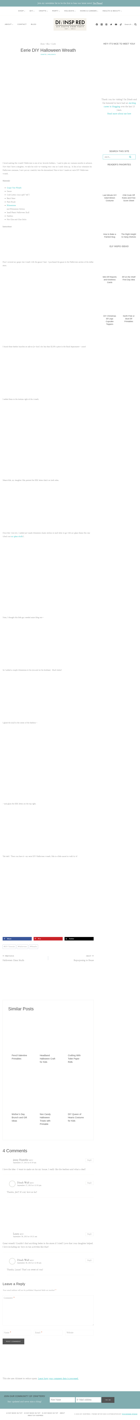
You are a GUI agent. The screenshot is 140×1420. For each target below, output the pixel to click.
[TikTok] (121, 24)
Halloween (22, 947)
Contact (22, 24)
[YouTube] (116, 24)
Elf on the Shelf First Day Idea (128, 278)
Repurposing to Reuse (84, 958)
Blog (33, 24)
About (62, 1413)
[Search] (130, 157)
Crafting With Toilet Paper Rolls (74, 1058)
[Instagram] (102, 24)
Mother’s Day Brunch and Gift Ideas (19, 1117)
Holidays (52, 54)
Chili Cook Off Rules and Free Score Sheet (128, 198)
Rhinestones (11, 205)
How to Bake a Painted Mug (109, 235)
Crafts (54, 43)
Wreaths (33, 947)
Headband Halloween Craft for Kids (47, 1058)
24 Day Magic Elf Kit (32, 1413)
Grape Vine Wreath (14, 188)
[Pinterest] (106, 24)
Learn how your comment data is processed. (58, 1378)
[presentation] (20, 1032)
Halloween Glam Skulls (13, 958)
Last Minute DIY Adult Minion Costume (110, 198)
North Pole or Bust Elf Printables (129, 319)
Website (69, 1332)
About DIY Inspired (35, 1415)
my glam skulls (17, 536)
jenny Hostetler (20, 1159)
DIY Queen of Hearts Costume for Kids (76, 1117)
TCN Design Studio (129, 1414)
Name (7, 1332)
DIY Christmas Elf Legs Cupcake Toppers (109, 320)
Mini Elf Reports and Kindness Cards (110, 279)
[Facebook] (97, 24)
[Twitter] (111, 24)
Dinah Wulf (23, 1182)
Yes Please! (98, 3)
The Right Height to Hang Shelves (128, 235)
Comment (9, 1298)
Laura (16, 1233)
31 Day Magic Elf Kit (50, 1413)
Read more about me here (119, 114)
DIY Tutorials (9, 947)
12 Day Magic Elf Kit (14, 1413)
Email (38, 1332)
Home (42, 43)
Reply (89, 1160)
